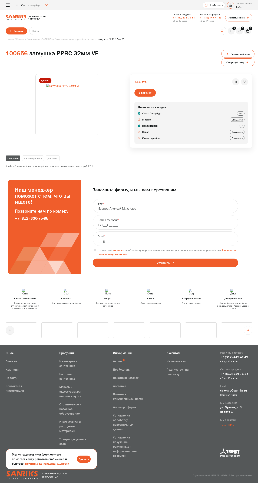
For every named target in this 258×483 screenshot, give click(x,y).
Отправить (163, 262)
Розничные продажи (210, 14)
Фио (101, 203)
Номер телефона (108, 220)
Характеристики (33, 158)
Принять (83, 459)
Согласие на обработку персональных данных (123, 422)
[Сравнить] (235, 81)
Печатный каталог (125, 378)
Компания (13, 369)
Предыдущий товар (240, 53)
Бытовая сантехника (67, 376)
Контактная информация (15, 388)
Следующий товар (235, 62)
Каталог (18, 31)
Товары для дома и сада (72, 441)
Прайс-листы (121, 369)
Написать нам (177, 361)
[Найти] (222, 31)
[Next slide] (248, 330)
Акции (117, 361)
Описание (13, 158)
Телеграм (223, 425)
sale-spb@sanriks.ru (233, 390)
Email (101, 236)
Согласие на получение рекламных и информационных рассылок (126, 446)
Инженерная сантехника (68, 364)
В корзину (145, 92)
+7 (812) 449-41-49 (210, 17)
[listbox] (34, 5)
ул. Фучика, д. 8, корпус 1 (231, 409)
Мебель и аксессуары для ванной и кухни (70, 391)
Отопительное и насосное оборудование (70, 409)
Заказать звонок (236, 17)
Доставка (53, 158)
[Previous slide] (10, 330)
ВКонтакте (231, 425)
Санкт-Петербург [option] (30, 5)
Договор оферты (125, 407)
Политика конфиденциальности (47, 463)
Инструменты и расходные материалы (70, 426)
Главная (11, 361)
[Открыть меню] (8, 5)
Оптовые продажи (182, 14)
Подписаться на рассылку (178, 372)
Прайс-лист (216, 5)
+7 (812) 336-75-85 (184, 17)
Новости (11, 378)
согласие (118, 250)
